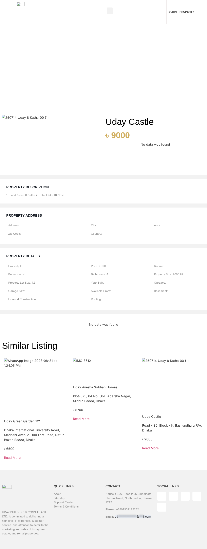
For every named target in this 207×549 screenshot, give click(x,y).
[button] (110, 10)
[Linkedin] (196, 496)
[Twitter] (173, 496)
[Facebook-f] (161, 496)
